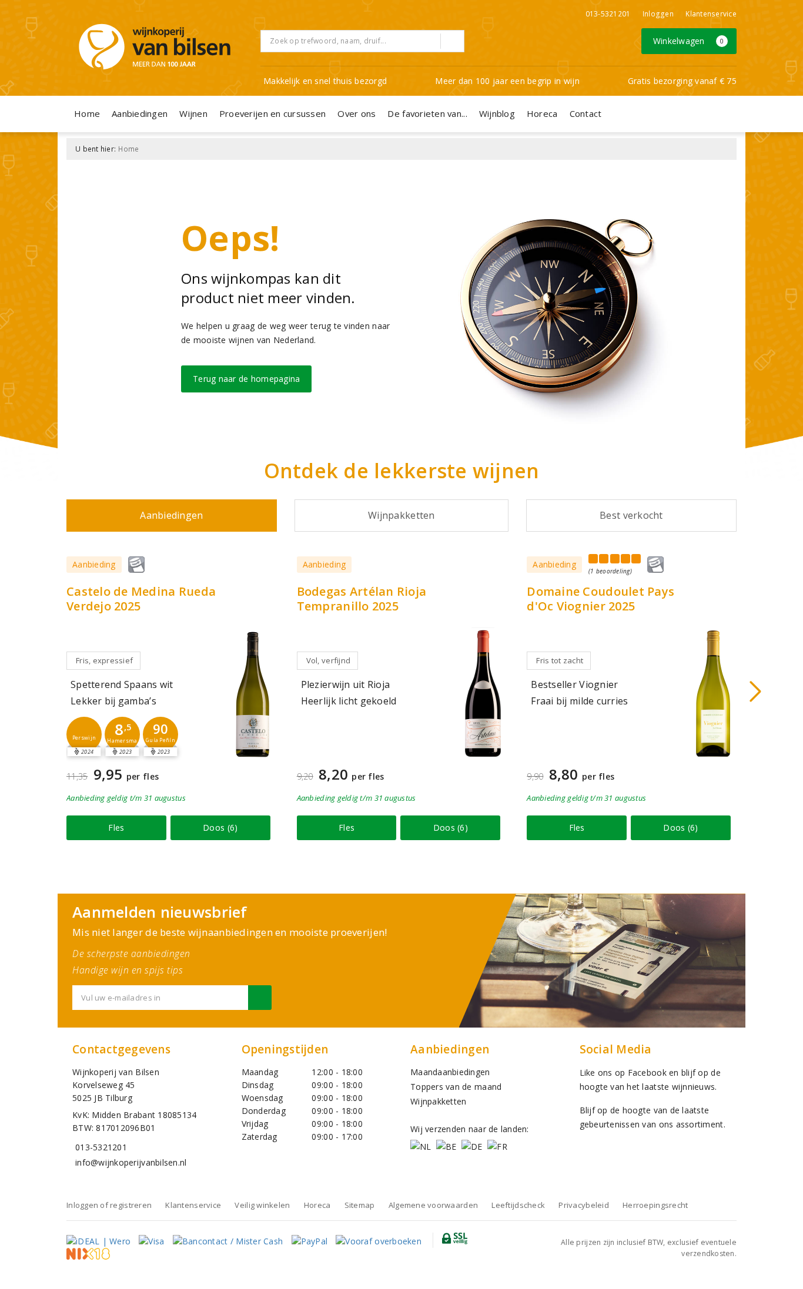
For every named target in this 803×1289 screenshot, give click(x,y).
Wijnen (193, 113)
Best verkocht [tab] (631, 515)
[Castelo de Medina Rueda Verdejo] (252, 693)
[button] (84, 734)
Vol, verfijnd (328, 660)
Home (87, 113)
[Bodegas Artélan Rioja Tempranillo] (482, 693)
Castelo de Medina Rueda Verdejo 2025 (141, 598)
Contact (586, 113)
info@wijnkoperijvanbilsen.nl (130, 1162)
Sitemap (359, 1205)
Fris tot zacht (559, 660)
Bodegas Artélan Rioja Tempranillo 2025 (362, 598)
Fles (116, 827)
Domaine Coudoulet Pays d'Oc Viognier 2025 (600, 598)
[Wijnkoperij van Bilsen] (154, 46)
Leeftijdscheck (518, 1205)
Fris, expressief (104, 660)
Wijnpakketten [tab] (401, 515)
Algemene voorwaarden (433, 1205)
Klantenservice (711, 14)
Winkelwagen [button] (688, 40)
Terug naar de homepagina (246, 378)
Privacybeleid (583, 1205)
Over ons (356, 113)
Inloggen (658, 14)
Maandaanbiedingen (450, 1071)
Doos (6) (220, 827)
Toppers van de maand (455, 1086)
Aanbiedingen (140, 113)
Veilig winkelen (262, 1205)
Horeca (542, 113)
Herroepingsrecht (655, 1205)
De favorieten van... (427, 113)
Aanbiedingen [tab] (171, 515)
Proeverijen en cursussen (272, 113)
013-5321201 (608, 14)
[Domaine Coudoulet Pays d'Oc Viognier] (713, 693)
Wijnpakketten (438, 1101)
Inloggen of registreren (109, 1205)
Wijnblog (497, 113)
